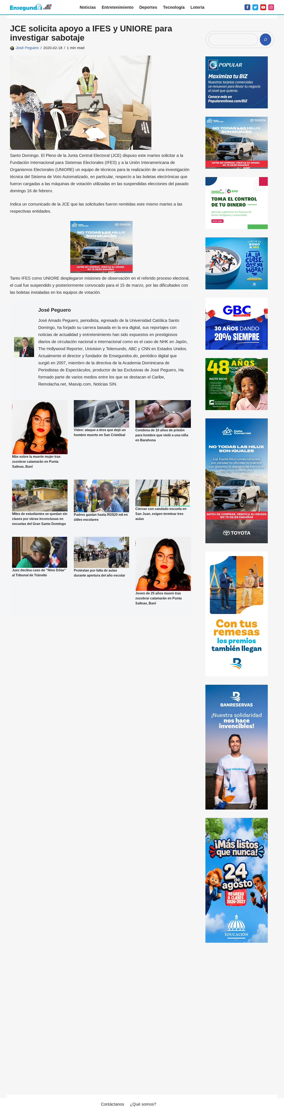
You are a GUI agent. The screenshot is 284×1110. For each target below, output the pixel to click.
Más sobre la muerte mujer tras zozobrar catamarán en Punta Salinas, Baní (36, 461)
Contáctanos (112, 1104)
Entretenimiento (117, 7)
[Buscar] (265, 39)
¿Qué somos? (143, 1104)
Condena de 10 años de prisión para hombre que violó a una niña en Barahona (161, 435)
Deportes (148, 7)
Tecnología (174, 7)
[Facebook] (247, 7)
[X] (255, 7)
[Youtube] (263, 7)
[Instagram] (271, 7)
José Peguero (27, 48)
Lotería (197, 7)
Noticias (88, 7)
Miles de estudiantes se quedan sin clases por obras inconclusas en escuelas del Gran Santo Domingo (39, 519)
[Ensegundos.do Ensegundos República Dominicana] (31, 7)
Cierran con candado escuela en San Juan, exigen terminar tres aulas (160, 514)
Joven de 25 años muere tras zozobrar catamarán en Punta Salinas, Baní (158, 598)
